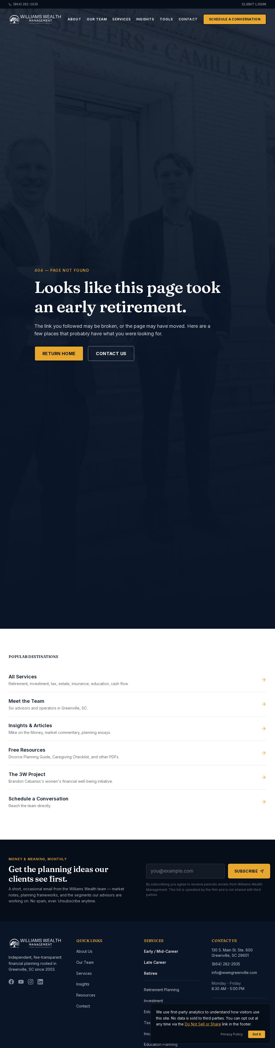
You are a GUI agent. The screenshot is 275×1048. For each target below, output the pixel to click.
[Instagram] (30, 981)
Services (121, 19)
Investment (153, 1000)
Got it (256, 1034)
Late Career (155, 962)
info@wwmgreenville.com (234, 972)
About (74, 19)
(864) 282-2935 (25, 4)
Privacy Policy (232, 1034)
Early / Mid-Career (161, 951)
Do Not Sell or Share (203, 1024)
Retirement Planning (161, 989)
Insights (145, 19)
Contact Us (111, 353)
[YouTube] (21, 981)
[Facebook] (11, 981)
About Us (84, 951)
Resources (85, 995)
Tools (166, 19)
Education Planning (161, 1044)
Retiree (150, 973)
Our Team (97, 19)
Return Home (58, 353)
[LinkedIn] (40, 981)
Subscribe (246, 871)
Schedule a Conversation (234, 19)
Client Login (254, 4)
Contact (188, 19)
